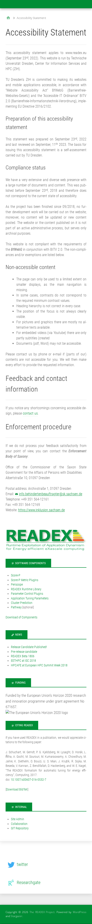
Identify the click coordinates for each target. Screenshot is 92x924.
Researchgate (28, 882)
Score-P (15, 575)
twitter (22, 864)
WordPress (79, 912)
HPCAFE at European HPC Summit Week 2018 (39, 665)
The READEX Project (41, 912)
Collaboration (19, 824)
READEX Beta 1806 (22, 656)
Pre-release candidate (24, 651)
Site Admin (17, 819)
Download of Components (21, 617)
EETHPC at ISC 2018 (23, 660)
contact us (30, 413)
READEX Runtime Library (26, 589)
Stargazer (16, 916)
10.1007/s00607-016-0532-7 (28, 779)
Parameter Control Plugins (27, 593)
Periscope (17, 584)
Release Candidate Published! (29, 647)
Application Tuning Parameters (29, 598)
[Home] (8, 18)
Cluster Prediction (21, 603)
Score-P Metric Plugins (24, 580)
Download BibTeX (17, 789)
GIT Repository (20, 828)
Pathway (16, 607)
